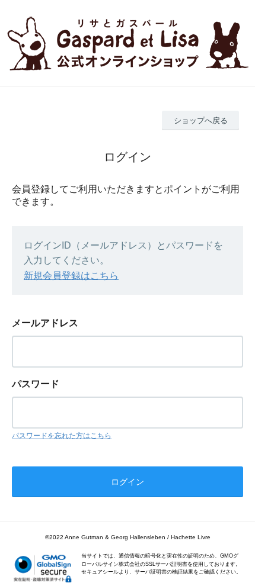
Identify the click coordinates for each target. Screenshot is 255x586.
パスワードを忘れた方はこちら (61, 436)
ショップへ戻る (201, 120)
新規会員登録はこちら (71, 276)
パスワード (35, 384)
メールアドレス (45, 323)
